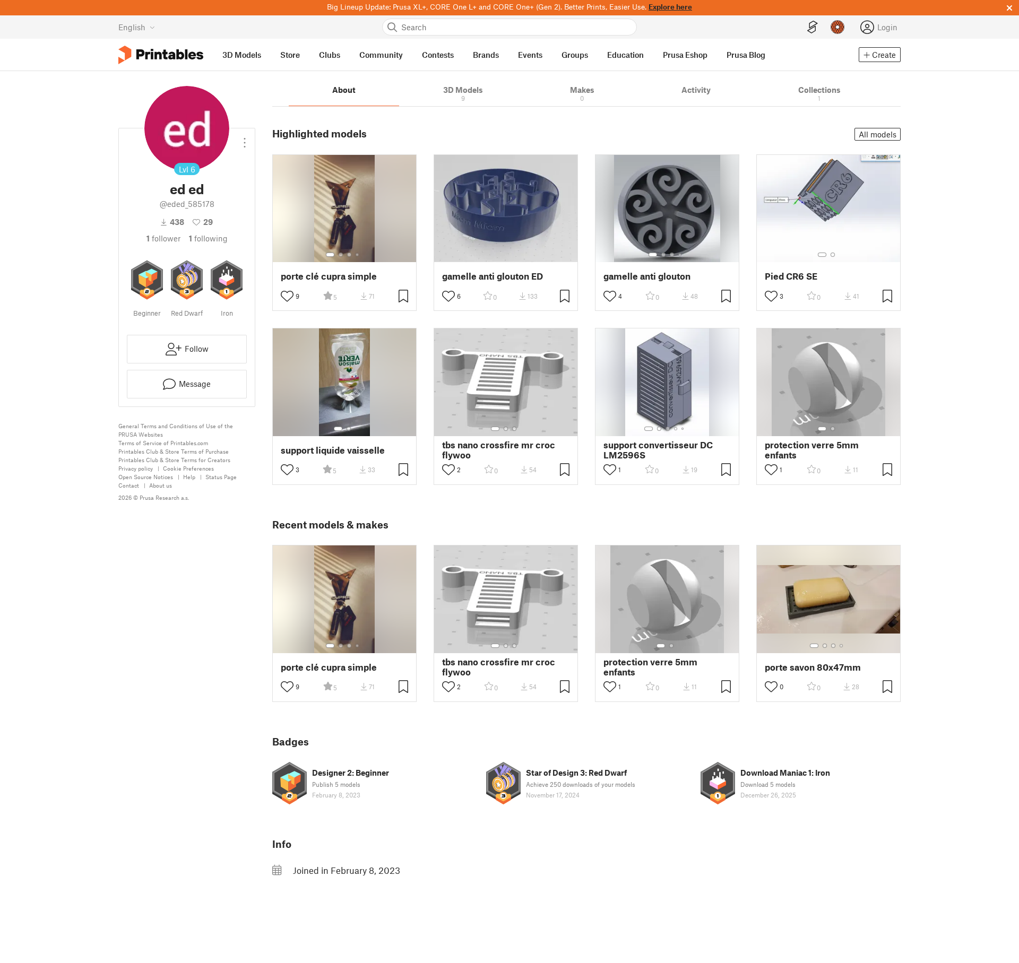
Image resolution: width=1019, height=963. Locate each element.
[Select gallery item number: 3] (349, 255)
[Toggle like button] (287, 296)
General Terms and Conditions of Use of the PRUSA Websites (175, 430)
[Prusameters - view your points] (837, 27)
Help (189, 476)
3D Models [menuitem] (241, 54)
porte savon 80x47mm (813, 667)
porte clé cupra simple (329, 276)
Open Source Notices (145, 476)
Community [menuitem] (381, 54)
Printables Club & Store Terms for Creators (174, 459)
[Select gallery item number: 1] (330, 255)
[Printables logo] (160, 55)
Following (208, 238)
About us (160, 485)
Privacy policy (135, 468)
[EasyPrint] (813, 27)
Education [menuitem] (625, 54)
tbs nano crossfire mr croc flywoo (498, 450)
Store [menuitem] (290, 54)
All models (877, 134)
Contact (128, 485)
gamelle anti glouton (646, 276)
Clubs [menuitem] (329, 54)
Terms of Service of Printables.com (163, 442)
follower (163, 238)
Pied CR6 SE (791, 276)
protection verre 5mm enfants (812, 450)
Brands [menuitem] (486, 54)
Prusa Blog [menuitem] (746, 54)
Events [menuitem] (530, 54)
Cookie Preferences (188, 468)
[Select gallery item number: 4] (358, 255)
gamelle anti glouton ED (492, 276)
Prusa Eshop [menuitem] (685, 54)
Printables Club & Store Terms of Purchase (173, 451)
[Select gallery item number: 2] (341, 255)
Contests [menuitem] (438, 54)
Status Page (221, 476)
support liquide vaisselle (333, 450)
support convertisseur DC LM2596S (658, 450)
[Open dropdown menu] (244, 138)
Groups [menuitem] (575, 54)
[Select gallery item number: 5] (683, 429)
